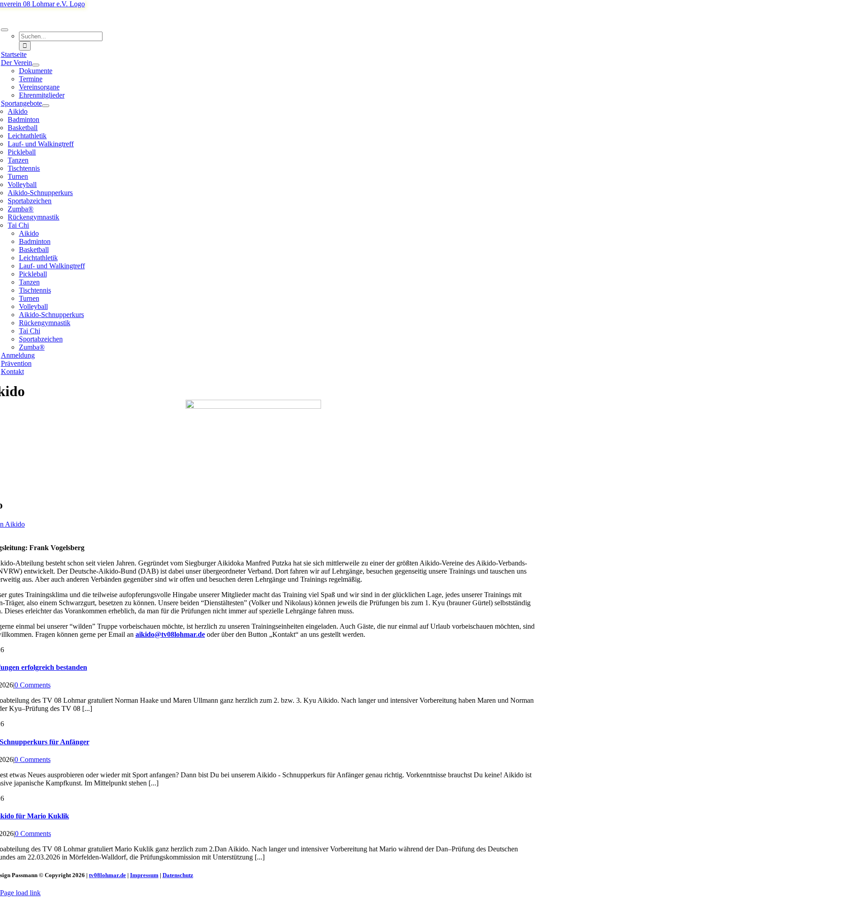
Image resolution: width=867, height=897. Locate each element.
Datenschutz (178, 875)
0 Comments (32, 685)
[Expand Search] (4, 29)
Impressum (144, 875)
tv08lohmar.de (107, 875)
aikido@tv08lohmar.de (170, 634)
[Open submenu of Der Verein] (35, 65)
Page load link (20, 893)
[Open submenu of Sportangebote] (45, 105)
